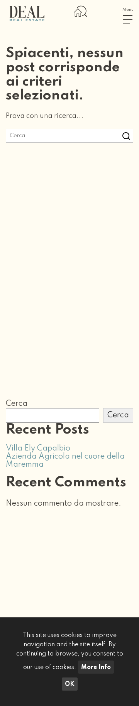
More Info (96, 667)
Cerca (16, 404)
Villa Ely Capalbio (38, 448)
